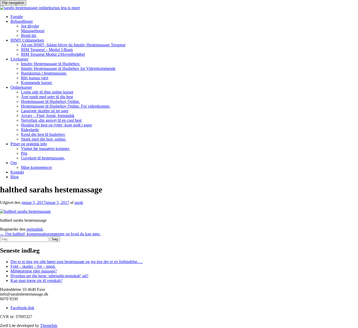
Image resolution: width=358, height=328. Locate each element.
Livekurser (19, 59)
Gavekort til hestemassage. (43, 158)
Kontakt (17, 172)
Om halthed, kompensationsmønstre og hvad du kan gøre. (50, 234)
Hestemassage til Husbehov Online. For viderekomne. (65, 106)
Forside (16, 16)
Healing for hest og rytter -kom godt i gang (56, 125)
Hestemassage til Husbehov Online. (50, 101)
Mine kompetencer (36, 167)
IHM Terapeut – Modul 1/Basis (47, 49)
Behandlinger (21, 21)
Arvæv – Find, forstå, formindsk (47, 115)
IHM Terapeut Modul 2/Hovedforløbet (53, 54)
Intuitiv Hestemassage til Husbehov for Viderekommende (68, 68)
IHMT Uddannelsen (27, 40)
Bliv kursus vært (34, 78)
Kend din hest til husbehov (43, 134)
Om (13, 162)
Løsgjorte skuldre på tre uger (44, 111)
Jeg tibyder (30, 26)
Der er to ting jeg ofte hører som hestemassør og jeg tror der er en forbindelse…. (76, 261)
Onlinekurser (21, 87)
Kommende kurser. (36, 82)
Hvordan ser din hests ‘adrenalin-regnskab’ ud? (49, 276)
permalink (34, 229)
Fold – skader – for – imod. (33, 266)
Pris (24, 153)
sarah (78, 202)
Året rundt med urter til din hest (47, 96)
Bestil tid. (29, 35)
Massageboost (32, 31)
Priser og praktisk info (28, 144)
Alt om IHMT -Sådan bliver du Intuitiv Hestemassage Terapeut (73, 45)
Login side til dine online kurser (47, 92)
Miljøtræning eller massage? (33, 271)
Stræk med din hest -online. (43, 139)
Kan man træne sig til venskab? (36, 280)
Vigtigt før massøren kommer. (45, 148)
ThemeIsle (48, 325)
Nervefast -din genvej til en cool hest (51, 120)
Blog (14, 177)
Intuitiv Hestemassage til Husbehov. (50, 64)
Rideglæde (30, 129)
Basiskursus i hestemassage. (44, 73)
